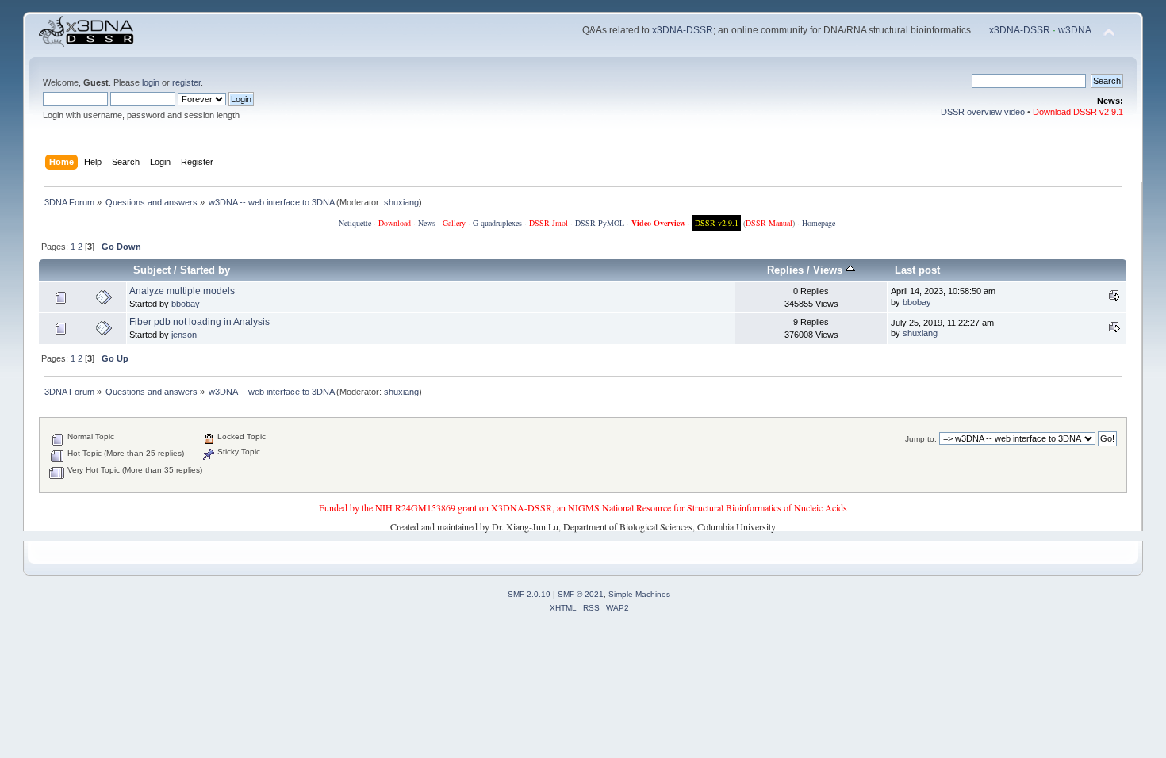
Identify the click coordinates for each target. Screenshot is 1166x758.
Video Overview (658, 222)
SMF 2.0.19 (529, 594)
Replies (785, 270)
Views (829, 270)
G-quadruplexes (497, 222)
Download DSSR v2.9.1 (1078, 112)
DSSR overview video (983, 112)
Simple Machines (639, 594)
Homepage (818, 222)
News (426, 222)
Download (394, 222)
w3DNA (1074, 30)
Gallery (454, 222)
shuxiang (401, 202)
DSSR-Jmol (548, 222)
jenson (184, 334)
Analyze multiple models (182, 291)
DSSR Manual (769, 222)
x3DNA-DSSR (682, 30)
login (150, 82)
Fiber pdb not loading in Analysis (199, 321)
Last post (917, 270)
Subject (152, 270)
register (186, 82)
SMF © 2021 (581, 594)
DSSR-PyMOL (599, 222)
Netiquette (355, 222)
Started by (205, 270)
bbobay (185, 303)
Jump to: (921, 439)
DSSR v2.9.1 (716, 222)
